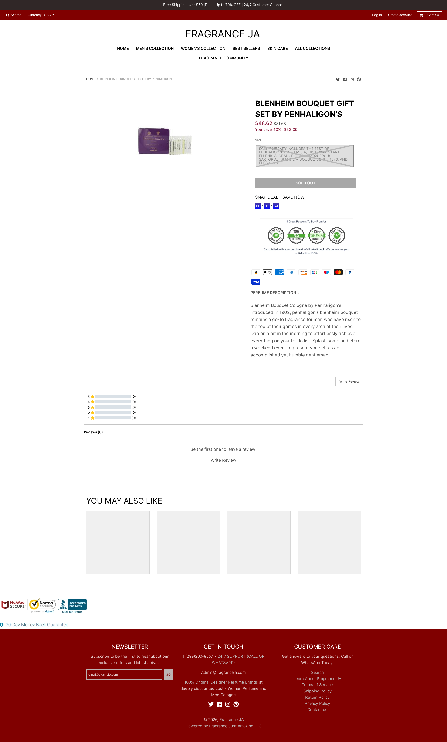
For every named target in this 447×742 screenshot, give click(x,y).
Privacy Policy (317, 703)
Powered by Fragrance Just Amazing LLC (223, 726)
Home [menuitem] (123, 48)
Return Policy (317, 697)
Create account (400, 15)
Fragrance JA (222, 34)
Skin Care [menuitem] (277, 48)
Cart (431, 15)
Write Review (223, 460)
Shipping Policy (317, 691)
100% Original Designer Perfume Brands (221, 682)
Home (90, 79)
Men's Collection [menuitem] (155, 48)
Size (258, 140)
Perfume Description (273, 292)
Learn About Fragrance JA (317, 678)
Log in (377, 15)
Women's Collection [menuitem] (203, 48)
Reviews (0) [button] (93, 432)
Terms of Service (317, 684)
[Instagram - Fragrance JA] (352, 79)
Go (168, 674)
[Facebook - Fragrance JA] (345, 79)
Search (317, 672)
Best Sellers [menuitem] (246, 48)
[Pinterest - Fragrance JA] (359, 79)
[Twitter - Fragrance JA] (338, 79)
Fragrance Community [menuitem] (223, 58)
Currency (35, 15)
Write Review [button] (349, 381)
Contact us (317, 709)
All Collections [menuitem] (312, 48)
